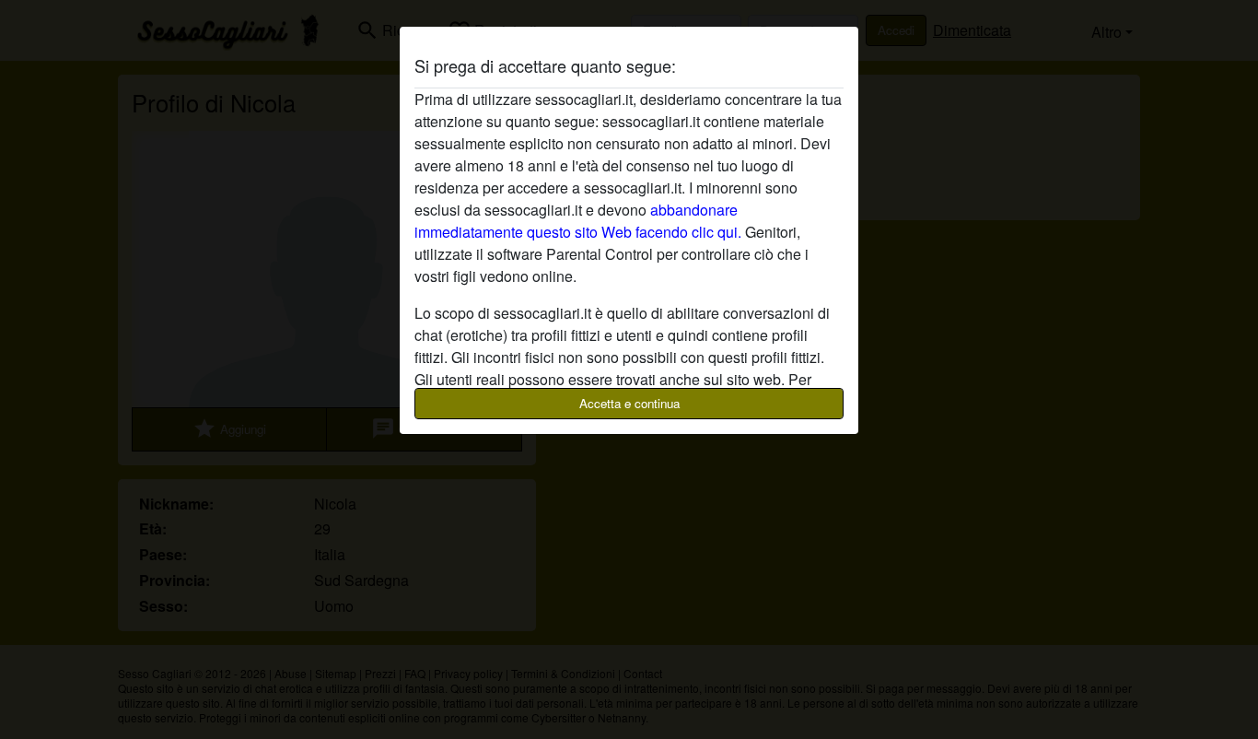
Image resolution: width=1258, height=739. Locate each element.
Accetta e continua (629, 403)
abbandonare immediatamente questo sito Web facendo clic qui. (577, 220)
